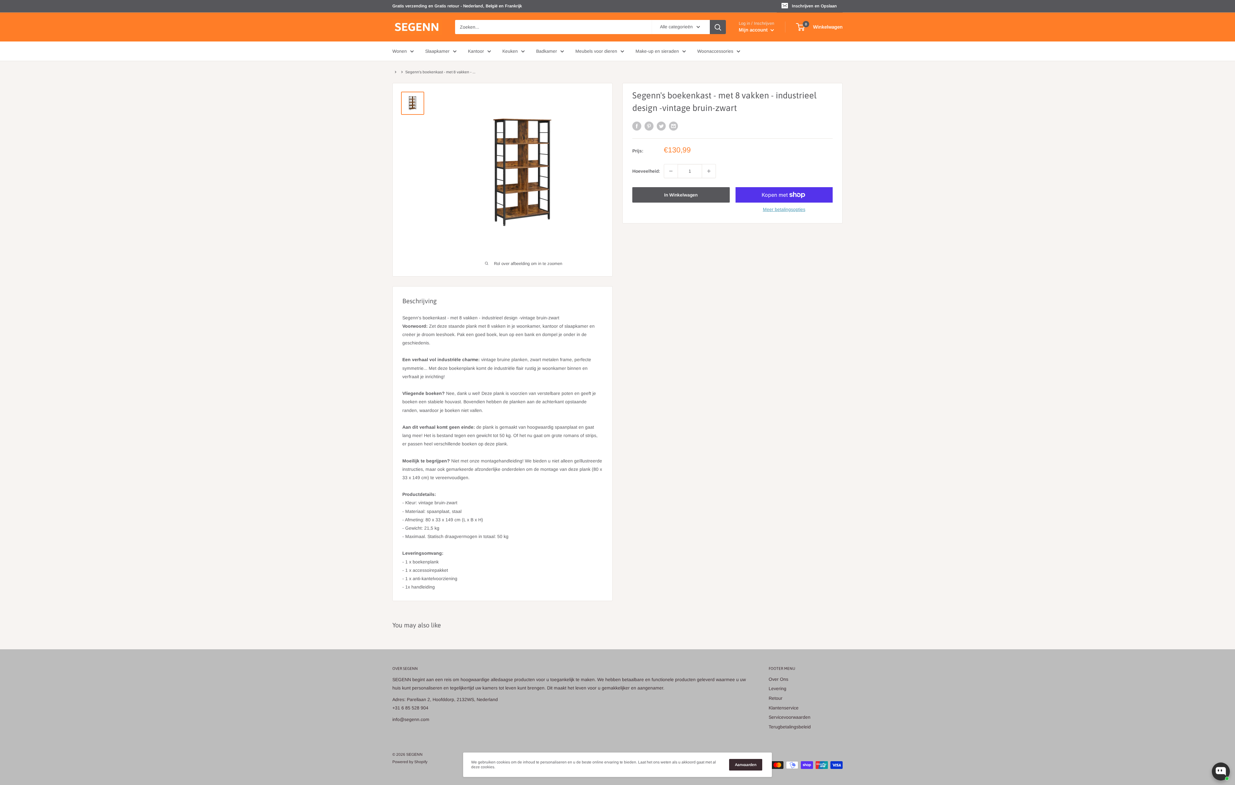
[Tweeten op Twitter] (661, 126)
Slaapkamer (437, 51)
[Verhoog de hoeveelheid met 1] (709, 171)
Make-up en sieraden (657, 51)
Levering (777, 688)
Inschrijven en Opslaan (814, 6)
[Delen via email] (673, 126)
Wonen (399, 51)
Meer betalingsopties (784, 209)
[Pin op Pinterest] (649, 126)
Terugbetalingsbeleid (790, 726)
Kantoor (476, 51)
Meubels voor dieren (596, 51)
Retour (775, 698)
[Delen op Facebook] (636, 126)
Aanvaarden (745, 764)
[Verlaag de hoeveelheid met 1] (671, 171)
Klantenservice (784, 707)
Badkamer (546, 51)
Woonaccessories (715, 51)
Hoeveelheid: (646, 171)
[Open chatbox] (1221, 771)
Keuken (510, 51)
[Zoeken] (718, 27)
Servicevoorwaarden (789, 717)
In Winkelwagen (681, 194)
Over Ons (778, 679)
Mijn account (754, 29)
